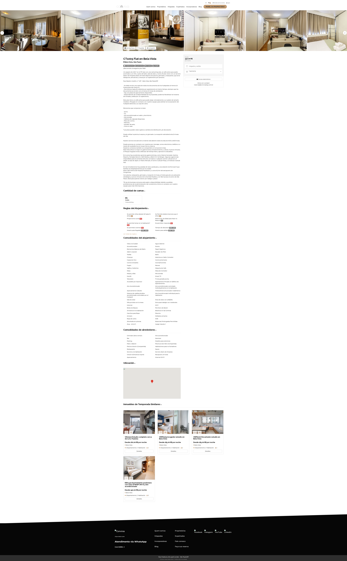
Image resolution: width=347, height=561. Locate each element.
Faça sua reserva (182, 547)
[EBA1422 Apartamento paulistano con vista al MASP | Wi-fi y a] (139, 468)
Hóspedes (171, 7)
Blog (200, 7)
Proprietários (161, 7)
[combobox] (205, 72)
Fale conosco (180, 541)
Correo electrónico (204, 79)
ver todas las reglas (129, 234)
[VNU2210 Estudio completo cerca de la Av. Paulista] (139, 422)
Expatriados (180, 7)
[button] (345, 33)
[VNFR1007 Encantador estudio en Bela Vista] (207, 422)
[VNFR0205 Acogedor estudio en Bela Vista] (173, 422)
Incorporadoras (191, 7)
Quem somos (150, 7)
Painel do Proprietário (215, 7)
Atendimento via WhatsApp (131, 541)
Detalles (139, 451)
